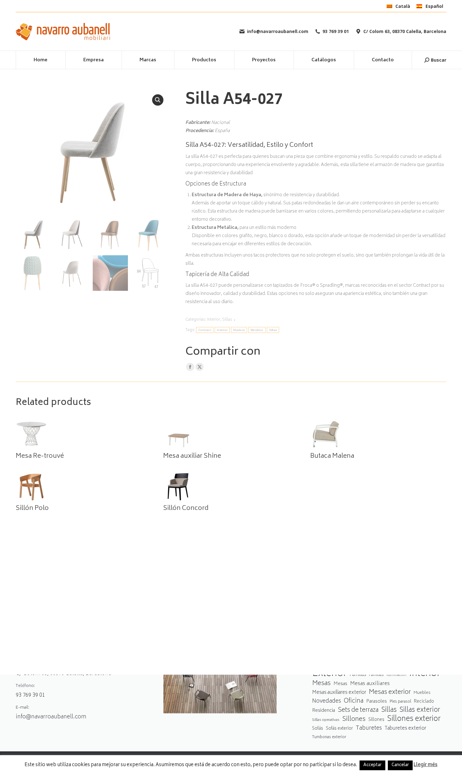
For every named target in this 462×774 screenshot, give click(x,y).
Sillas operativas (325, 720)
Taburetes (369, 729)
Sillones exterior (414, 719)
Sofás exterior (339, 729)
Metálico (256, 330)
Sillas (227, 320)
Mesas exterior (390, 692)
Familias (357, 675)
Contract (204, 330)
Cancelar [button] (400, 765)
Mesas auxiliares (370, 684)
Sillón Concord (185, 509)
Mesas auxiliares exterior (339, 693)
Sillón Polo (32, 509)
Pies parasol (400, 702)
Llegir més (425, 765)
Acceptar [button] (372, 765)
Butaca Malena (332, 456)
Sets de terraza (358, 710)
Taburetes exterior (405, 729)
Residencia (323, 711)
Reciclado (424, 701)
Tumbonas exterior (329, 737)
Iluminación (396, 675)
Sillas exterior (419, 710)
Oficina (353, 701)
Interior (213, 320)
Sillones (354, 719)
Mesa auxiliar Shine (192, 456)
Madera (239, 330)
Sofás (317, 729)
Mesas (321, 684)
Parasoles (376, 701)
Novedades (326, 701)
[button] (157, 100)
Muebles (422, 692)
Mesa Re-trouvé (40, 456)
